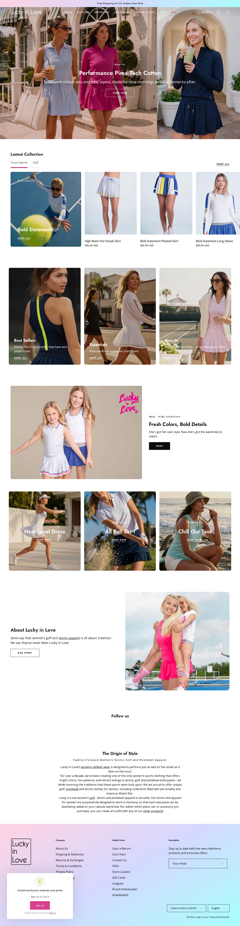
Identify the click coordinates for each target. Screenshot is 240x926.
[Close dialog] (184, 420)
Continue (86, 491)
